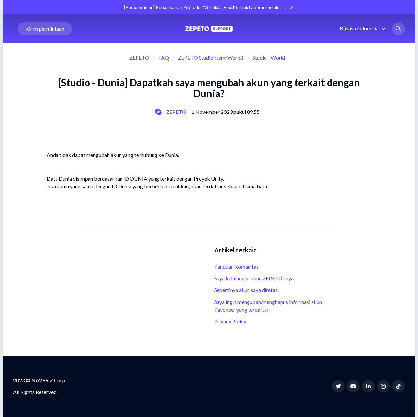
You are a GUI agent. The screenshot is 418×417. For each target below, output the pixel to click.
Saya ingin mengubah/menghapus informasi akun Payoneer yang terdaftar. (268, 306)
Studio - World (268, 57)
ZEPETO (139, 57)
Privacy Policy (230, 321)
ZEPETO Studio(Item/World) (210, 57)
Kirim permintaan (44, 29)
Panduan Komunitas (236, 266)
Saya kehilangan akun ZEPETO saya (254, 278)
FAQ (163, 57)
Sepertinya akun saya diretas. (246, 290)
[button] (363, 28)
